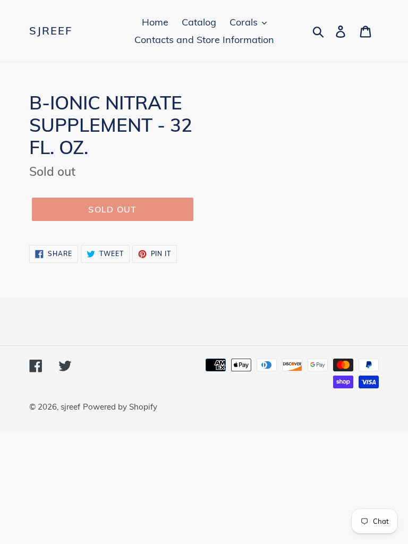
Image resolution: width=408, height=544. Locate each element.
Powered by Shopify (120, 407)
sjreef (50, 30)
